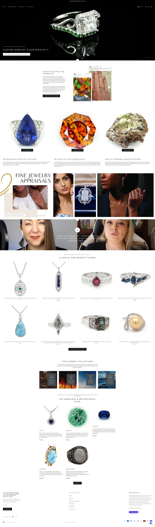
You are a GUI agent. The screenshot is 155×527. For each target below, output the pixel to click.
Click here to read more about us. (135, 507)
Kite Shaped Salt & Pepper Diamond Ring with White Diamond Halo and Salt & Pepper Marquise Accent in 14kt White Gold (58, 342)
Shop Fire (63, 385)
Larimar (42, 469)
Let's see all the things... (77, 349)
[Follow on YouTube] (13, 516)
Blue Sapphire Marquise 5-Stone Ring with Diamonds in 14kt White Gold (135, 299)
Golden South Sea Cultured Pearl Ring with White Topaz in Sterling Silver (134, 342)
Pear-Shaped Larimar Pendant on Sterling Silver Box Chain (20, 341)
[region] (77, 31)
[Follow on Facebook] (3, 516)
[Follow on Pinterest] (9, 516)
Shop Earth (44, 385)
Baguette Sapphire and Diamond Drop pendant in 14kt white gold (58, 299)
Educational (30, 6)
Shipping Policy (72, 505)
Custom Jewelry (12, 6)
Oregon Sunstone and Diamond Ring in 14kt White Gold (96, 341)
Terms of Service (72, 509)
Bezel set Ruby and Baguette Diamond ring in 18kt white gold (96, 298)
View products (27, 150)
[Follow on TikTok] (16, 516)
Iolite (41, 430)
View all (77, 483)
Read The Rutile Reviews (51, 95)
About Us (71, 497)
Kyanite (96, 426)
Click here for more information (14, 215)
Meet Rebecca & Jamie (11, 57)
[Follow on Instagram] (6, 516)
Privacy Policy (71, 507)
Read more (41, 439)
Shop (4, 6)
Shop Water (103, 385)
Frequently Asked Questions (74, 501)
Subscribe (7, 509)
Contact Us (71, 499)
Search (70, 495)
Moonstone (70, 469)
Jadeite (69, 430)
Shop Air (83, 385)
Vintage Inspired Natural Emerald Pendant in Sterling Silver (20, 298)
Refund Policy (71, 503)
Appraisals (22, 6)
